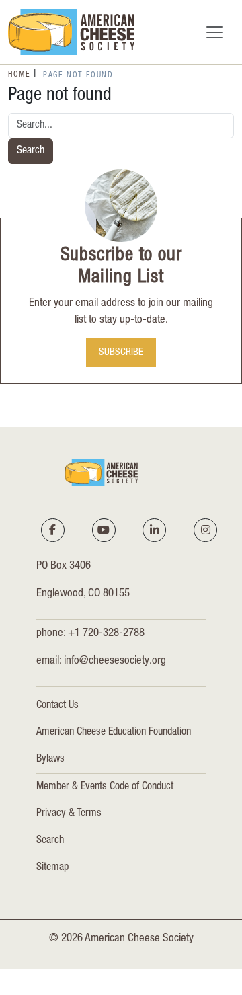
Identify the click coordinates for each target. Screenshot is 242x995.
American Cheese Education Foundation (113, 732)
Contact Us (57, 706)
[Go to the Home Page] (71, 31)
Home (19, 75)
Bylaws (50, 759)
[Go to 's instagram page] (205, 530)
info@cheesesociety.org (115, 661)
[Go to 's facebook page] (52, 530)
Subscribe (121, 353)
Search (30, 151)
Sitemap (52, 868)
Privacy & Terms (69, 814)
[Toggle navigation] (214, 32)
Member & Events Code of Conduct (104, 787)
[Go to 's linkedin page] (154, 530)
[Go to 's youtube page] (103, 530)
